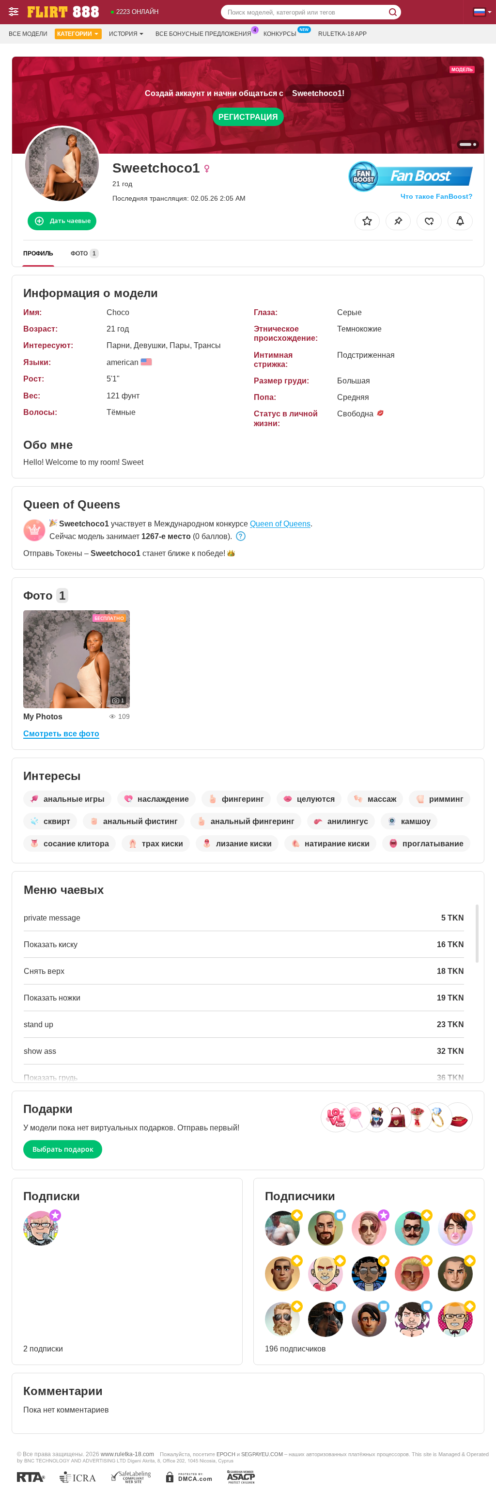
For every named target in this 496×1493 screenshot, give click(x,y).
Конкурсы (280, 34)
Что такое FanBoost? (437, 196)
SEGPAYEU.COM (262, 1454)
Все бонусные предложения (203, 34)
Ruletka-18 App (342, 34)
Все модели (28, 34)
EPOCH (226, 1454)
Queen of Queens (280, 524)
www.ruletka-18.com (127, 1454)
